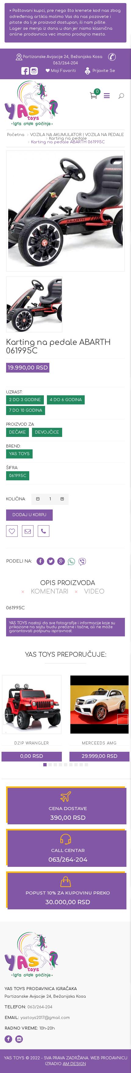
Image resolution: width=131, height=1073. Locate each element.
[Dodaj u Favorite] (12, 531)
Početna (15, 135)
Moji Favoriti (63, 71)
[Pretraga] (121, 96)
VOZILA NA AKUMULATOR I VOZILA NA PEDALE (77, 135)
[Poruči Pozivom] (43, 531)
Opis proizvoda (67, 583)
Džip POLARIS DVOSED (99, 743)
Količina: (16, 499)
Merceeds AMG (31, 743)
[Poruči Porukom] (28, 531)
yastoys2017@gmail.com (45, 1018)
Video (94, 591)
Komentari (50, 591)
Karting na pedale (68, 138)
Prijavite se (103, 71)
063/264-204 (65, 63)
